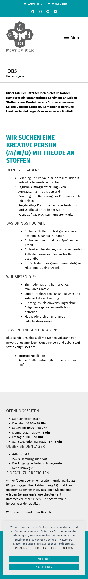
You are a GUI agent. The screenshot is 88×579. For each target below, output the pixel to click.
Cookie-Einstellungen (45, 548)
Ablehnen (44, 559)
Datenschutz (21, 548)
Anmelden (35, 4)
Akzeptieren (44, 566)
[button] (73, 37)
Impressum (68, 548)
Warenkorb (60, 4)
